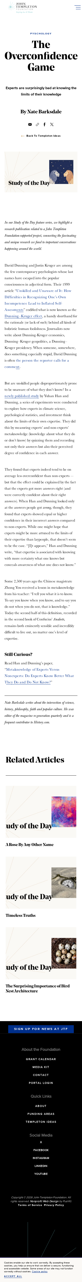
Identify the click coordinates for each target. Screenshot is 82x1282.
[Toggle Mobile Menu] (77, 7)
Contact (41, 1075)
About (41, 1106)
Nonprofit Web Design (44, 1201)
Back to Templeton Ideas (43, 136)
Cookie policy (40, 1271)
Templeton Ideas (41, 1122)
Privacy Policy (54, 1205)
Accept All (13, 1276)
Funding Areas (41, 1114)
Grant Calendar (41, 1059)
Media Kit (41, 1067)
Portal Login (41, 1083)
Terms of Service (30, 1205)
